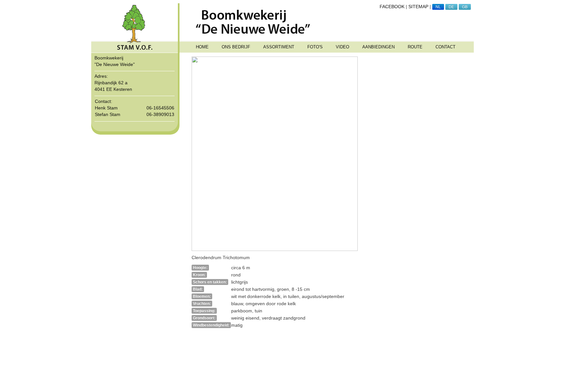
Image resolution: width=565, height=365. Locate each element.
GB (465, 7)
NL (438, 7)
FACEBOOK (392, 6)
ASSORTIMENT (278, 46)
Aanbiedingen (378, 46)
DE (451, 7)
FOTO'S (315, 46)
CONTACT (445, 46)
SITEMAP (418, 6)
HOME (202, 46)
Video (342, 46)
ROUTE (415, 46)
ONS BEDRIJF (236, 46)
